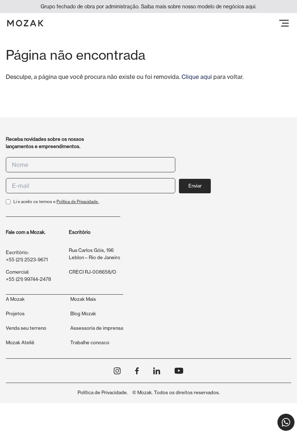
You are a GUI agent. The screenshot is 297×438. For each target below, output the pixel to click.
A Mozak (15, 299)
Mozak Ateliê (20, 342)
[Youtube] (179, 370)
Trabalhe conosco (89, 342)
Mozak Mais (83, 299)
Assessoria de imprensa (96, 328)
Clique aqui (196, 76)
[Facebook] (137, 370)
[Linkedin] (156, 370)
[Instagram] (117, 370)
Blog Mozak (83, 313)
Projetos (15, 313)
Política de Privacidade (78, 201)
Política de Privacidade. (103, 392)
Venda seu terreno (26, 328)
